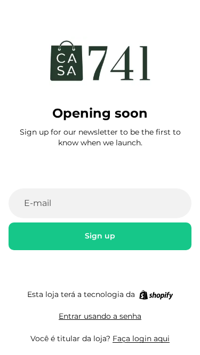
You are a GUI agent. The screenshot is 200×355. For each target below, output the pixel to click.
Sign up (100, 236)
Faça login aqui (141, 338)
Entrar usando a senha (100, 316)
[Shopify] (156, 295)
